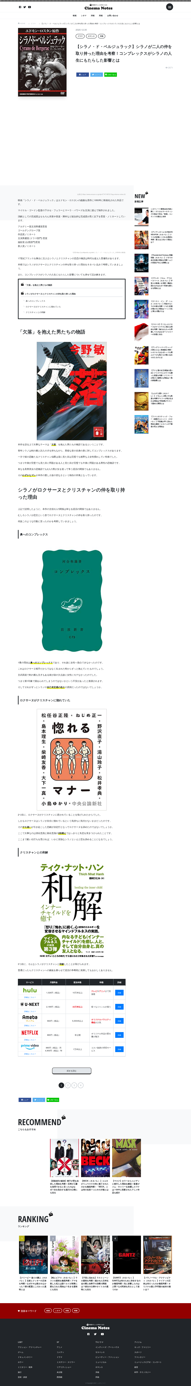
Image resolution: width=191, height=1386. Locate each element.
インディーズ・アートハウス (107, 1347)
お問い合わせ (112, 15)
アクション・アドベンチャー (30, 1347)
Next (169, 1267)
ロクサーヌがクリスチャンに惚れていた (43, 306)
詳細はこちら (29, 997)
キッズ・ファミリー (142, 1347)
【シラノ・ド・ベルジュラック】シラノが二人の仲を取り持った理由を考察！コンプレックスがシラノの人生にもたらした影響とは (90, 23)
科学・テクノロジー (142, 1372)
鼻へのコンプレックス (35, 300)
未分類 (59, 1372)
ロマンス (91, 36)
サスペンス (100, 1352)
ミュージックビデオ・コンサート (148, 1362)
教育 (136, 1367)
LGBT (20, 1342)
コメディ (60, 1352)
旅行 (20, 1372)
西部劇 (59, 1377)
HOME (22, 23)
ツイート (97, 74)
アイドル (138, 1342)
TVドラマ (99, 1342)
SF (58, 1342)
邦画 (101, 15)
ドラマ (33, 23)
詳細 (119, 992)
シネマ (83, 15)
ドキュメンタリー (25, 1357)
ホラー (20, 1362)
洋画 (93, 15)
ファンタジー (139, 1357)
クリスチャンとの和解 (35, 312)
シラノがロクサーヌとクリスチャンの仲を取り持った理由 (50, 293)
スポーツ (138, 1352)
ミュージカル (101, 1362)
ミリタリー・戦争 (25, 1367)
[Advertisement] (97, 141)
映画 (74, 15)
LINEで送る (111, 74)
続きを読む (72, 1070)
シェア (83, 74)
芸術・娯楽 (22, 1377)
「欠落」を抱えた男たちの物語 (38, 284)
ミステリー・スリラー (66, 1362)
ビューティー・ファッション (107, 1357)
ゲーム (20, 1352)
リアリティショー (64, 1367)
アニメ (59, 1347)
